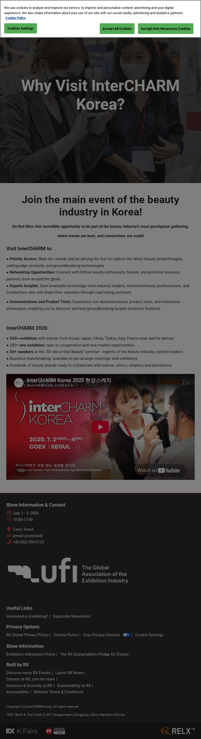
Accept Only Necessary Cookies (166, 29)
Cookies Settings (21, 28)
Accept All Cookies (117, 29)
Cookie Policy (15, 18)
